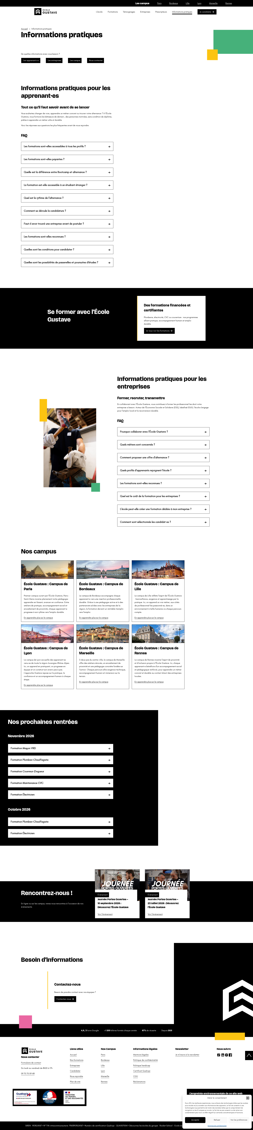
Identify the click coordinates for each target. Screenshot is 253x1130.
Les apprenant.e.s (31, 60)
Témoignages (129, 12)
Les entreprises (54, 60)
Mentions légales (141, 1055)
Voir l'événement (105, 914)
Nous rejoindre (76, 1076)
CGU (135, 1076)
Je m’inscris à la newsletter (187, 1055)
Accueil (24, 29)
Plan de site (75, 1082)
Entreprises (145, 12)
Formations (113, 12)
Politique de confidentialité (217, 1126)
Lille (187, 3)
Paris (159, 3)
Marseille (213, 3)
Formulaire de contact (31, 1063)
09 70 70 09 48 (28, 1073)
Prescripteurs (161, 12)
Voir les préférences (238, 1120)
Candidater (75, 1071)
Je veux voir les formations (157, 331)
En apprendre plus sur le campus (38, 618)
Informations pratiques (182, 12)
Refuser (217, 1120)
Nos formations (76, 1060)
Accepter (195, 1120)
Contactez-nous (63, 999)
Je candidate (205, 12)
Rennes (228, 3)
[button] (247, 1098)
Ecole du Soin (180, 1125)
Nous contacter (96, 60)
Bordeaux (173, 3)
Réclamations (139, 1082)
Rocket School (166, 1125)
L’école (99, 12)
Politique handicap (141, 1065)
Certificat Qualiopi (141, 1071)
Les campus (75, 60)
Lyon (199, 3)
